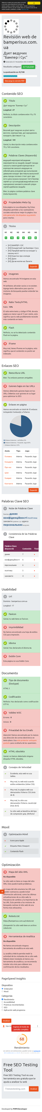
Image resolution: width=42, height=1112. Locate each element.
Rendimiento (9, 999)
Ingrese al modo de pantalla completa (21, 1028)
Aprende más (25, 9)
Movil (6, 991)
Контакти (9, 484)
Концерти (9, 462)
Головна (8, 456)
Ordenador (8, 989)
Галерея (8, 478)
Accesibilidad (9, 1002)
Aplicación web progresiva (14, 1010)
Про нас (8, 467)
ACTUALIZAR (28, 67)
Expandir (33, 267)
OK (34, 3)
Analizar (6, 1021)
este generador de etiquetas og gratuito (19, 215)
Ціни (7, 473)
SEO (5, 1007)
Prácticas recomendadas (14, 1005)
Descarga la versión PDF (14, 81)
